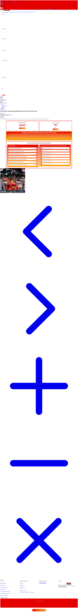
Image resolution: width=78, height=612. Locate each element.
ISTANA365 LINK (2, 585)
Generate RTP (56, 129)
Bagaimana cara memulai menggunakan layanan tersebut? (18, 164)
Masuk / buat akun (4, 105)
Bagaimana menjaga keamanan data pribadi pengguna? (17, 156)
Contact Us (56, 8)
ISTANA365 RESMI (3, 589)
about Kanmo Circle (6, 12)
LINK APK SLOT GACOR (4, 597)
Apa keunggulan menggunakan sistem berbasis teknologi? (18, 159)
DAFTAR (47, 8)
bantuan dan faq (22, 585)
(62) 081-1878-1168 (22, 587)
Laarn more (10, 115)
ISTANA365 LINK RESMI (4, 595)
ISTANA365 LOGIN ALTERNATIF (5, 593)
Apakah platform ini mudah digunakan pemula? (16, 153)
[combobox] (4, 99)
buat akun (3, 106)
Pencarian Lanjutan (2, 100)
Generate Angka (22, 128)
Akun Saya (1, 96)
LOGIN (43, 8)
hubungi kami (21, 583)
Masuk (1, 97)
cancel (1, 101)
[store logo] (7, 10)
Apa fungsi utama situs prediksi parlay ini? (15, 148)
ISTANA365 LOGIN (3, 583)
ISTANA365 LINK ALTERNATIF (5, 591)
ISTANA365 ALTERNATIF (4, 587)
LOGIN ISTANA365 (39, 610)
